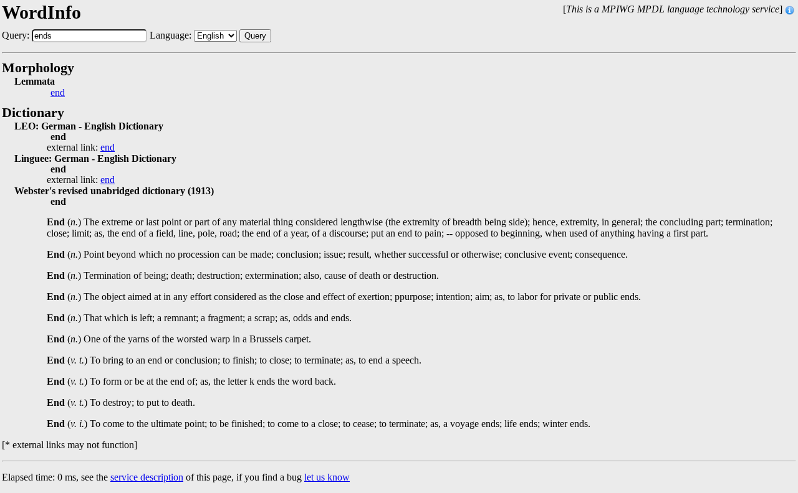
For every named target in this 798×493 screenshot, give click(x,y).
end (57, 93)
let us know (327, 477)
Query (255, 35)
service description (146, 477)
